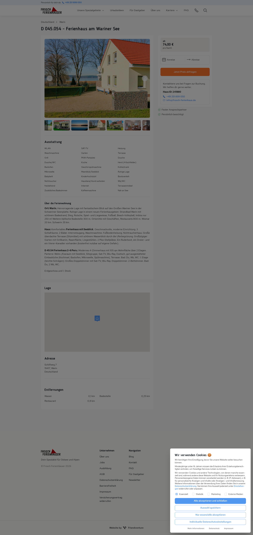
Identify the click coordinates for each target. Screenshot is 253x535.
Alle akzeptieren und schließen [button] (210, 500)
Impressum (228, 528)
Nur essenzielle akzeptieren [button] (210, 514)
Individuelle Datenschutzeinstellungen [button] (210, 521)
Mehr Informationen (196, 528)
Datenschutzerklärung (185, 486)
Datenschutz (214, 528)
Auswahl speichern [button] (210, 507)
